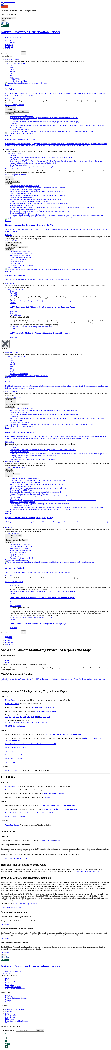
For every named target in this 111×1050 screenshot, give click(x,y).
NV (28, 722)
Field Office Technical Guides (20, 252)
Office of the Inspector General (15, 998)
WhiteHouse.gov (11, 1002)
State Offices (9, 149)
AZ (10, 722)
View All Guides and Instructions (16, 267)
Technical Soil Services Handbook (21, 265)
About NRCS (10, 43)
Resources (8, 235)
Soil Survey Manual (16, 261)
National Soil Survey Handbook (21, 257)
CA (14, 722)
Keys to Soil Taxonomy (18, 259)
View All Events (15, 315)
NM (32, 722)
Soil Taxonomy (15, 263)
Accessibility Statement (13, 987)
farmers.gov (9, 45)
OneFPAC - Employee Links (15, 1009)
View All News (15, 293)
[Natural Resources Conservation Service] (55, 25)
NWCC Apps (54, 679)
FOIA (7, 979)
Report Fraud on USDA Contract (16, 1021)
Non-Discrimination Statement (15, 989)
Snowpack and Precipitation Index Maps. (87, 871)
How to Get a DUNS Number (20, 255)
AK (6, 722)
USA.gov (8, 1000)
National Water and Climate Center (13, 679)
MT (24, 722)
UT (39, 722)
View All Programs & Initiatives (16, 175)
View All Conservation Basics (15, 63)
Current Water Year (47, 840)
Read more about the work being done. (14, 858)
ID (21, 722)
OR (36, 722)
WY (47, 722)
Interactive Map (66, 679)
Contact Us (9, 49)
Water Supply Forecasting (83, 679)
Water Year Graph (11, 770)
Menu (3, 20)
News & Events (10, 283)
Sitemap (8, 1023)
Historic (57, 840)
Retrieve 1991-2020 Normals (11, 907)
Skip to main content (8, 2)
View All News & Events (14, 289)
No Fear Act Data (11, 1015)
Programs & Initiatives (12, 169)
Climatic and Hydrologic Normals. (25, 904)
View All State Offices (13, 153)
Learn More (5, 925)
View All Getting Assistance (14, 105)
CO (17, 722)
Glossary (8, 1013)
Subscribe (8, 41)
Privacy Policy (10, 985)
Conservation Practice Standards (21, 254)
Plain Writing (9, 1019)
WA (43, 722)
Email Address (10, 1030)
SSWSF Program (42, 679)
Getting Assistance (11, 99)
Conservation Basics (12, 60)
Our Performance (11, 983)
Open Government (11, 1017)
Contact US (31, 679)
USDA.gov (9, 47)
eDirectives (9, 1011)
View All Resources (12, 241)
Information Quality (12, 981)
